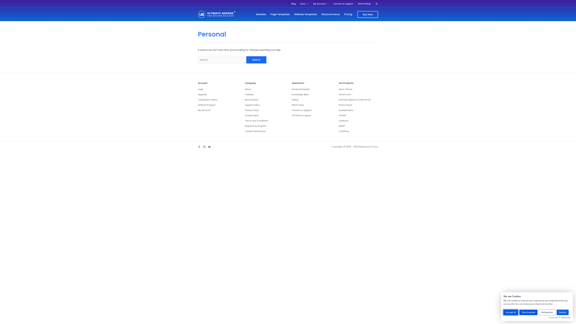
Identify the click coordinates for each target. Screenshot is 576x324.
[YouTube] (209, 147)
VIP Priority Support (301, 115)
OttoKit (342, 115)
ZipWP (342, 126)
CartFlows (344, 131)
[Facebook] (199, 147)
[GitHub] (204, 147)
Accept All (511, 312)
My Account (204, 110)
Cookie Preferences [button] (255, 131)
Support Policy (252, 105)
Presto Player (345, 105)
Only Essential (528, 312)
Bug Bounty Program (255, 126)
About (248, 89)
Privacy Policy (252, 110)
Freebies (249, 94)
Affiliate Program (207, 105)
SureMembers (346, 110)
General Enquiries (301, 89)
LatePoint (343, 120)
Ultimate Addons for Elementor (355, 99)
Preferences (547, 312)
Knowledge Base (300, 94)
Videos (295, 99)
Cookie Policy (252, 115)
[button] (307, 3)
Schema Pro (345, 94)
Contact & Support (302, 110)
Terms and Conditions (256, 120)
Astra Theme (345, 89)
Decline (562, 312)
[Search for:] (222, 59)
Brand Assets (251, 99)
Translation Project (208, 99)
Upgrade (202, 94)
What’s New (298, 105)
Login (200, 89)
